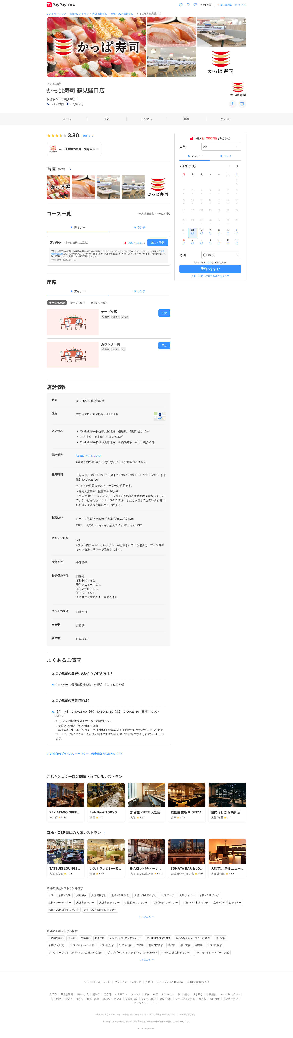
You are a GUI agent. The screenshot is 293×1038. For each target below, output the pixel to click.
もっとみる (145, 916)
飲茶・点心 (93, 998)
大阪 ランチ (168, 895)
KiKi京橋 (99, 938)
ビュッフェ (168, 994)
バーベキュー (141, 1002)
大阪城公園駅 (215, 945)
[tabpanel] (108, 251)
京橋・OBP (65, 895)
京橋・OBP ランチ (209, 895)
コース (67, 118)
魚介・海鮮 (166, 998)
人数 (182, 147)
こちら (208, 262)
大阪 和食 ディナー (109, 902)
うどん (79, 998)
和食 (147, 994)
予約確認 (205, 5)
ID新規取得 (225, 5)
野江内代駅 (125, 945)
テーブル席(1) (78, 302)
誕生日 (96, 994)
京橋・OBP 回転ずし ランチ (64, 909)
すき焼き (198, 994)
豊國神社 (85, 938)
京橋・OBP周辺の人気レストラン (74, 832)
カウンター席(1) (100, 302)
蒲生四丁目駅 (156, 945)
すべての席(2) (57, 302)
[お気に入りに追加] (242, 104)
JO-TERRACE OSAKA (158, 938)
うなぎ (68, 998)
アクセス (146, 118)
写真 (186, 118)
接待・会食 (83, 994)
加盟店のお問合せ (196, 981)
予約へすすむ (210, 269)
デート (155, 1002)
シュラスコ (131, 998)
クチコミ (226, 118)
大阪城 (71, 938)
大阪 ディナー (186, 895)
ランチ (227, 156)
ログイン (240, 5)
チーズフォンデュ (185, 998)
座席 (106, 118)
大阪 (51, 895)
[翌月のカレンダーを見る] (237, 166)
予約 (164, 313)
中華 (155, 994)
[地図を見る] (160, 416)
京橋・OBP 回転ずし (145, 895)
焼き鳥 (202, 998)
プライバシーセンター (127, 981)
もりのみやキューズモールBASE (193, 938)
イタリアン (121, 994)
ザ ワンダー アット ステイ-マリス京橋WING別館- (75, 952)
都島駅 (199, 945)
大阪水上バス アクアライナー (125, 938)
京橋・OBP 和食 (120, 895)
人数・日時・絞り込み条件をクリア (210, 276)
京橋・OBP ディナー (60, 902)
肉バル (106, 998)
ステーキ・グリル (229, 994)
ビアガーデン (230, 998)
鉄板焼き (211, 994)
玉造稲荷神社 (56, 938)
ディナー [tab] (79, 227)
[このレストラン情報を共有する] (233, 104)
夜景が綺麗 (67, 994)
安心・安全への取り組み (170, 981)
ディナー (196, 156)
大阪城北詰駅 (107, 945)
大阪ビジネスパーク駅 (82, 945)
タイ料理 (56, 998)
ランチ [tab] (141, 227)
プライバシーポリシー (96, 981)
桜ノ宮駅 (220, 938)
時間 (182, 255)
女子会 (53, 994)
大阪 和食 (81, 895)
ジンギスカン (148, 998)
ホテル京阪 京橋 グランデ (176, 952)
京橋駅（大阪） (57, 945)
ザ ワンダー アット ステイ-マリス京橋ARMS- (132, 952)
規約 (147, 981)
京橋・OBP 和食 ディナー (227, 902)
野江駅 (140, 945)
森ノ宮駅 (185, 945)
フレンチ (136, 994)
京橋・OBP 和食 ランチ (195, 902)
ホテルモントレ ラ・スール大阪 (212, 952)
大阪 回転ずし (98, 895)
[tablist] (108, 228)
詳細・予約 (158, 242)
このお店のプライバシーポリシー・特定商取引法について (83, 753)
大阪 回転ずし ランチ (136, 902)
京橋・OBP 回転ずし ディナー (100, 909)
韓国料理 (214, 998)
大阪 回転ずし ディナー (165, 902)
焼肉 (186, 994)
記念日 (107, 994)
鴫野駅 (171, 945)
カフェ (117, 998)
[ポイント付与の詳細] (228, 138)
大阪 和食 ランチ (85, 902)
